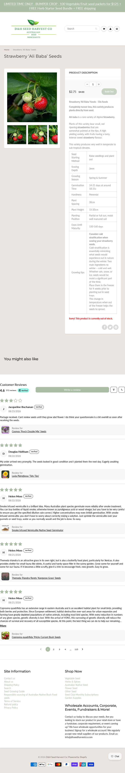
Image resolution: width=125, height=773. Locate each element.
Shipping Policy (11, 684)
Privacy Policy (11, 707)
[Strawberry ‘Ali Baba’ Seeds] (32, 97)
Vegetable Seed (72, 678)
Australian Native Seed (76, 684)
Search (7, 688)
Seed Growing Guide (14, 691)
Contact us (9, 678)
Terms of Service (12, 701)
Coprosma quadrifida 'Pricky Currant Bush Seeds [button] (36, 637)
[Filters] (113, 390)
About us (8, 681)
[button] (5, 430)
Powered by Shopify (77, 757)
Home (6, 49)
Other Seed (70, 691)
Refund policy (11, 704)
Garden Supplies (73, 697)
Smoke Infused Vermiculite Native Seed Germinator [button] (37, 530)
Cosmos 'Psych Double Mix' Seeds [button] (29, 431)
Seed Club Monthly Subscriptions (81, 694)
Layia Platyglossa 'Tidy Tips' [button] (25, 476)
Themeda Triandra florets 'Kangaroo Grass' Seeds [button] (36, 578)
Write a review (72, 389)
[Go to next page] (83, 649)
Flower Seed (71, 688)
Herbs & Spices (72, 681)
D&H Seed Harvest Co (56, 757)
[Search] (96, 28)
